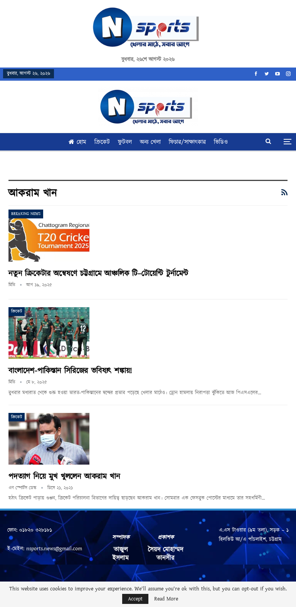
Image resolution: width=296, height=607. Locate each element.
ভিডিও (221, 142)
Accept (135, 599)
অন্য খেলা (150, 142)
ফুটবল (125, 142)
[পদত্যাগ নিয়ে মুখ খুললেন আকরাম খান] (48, 439)
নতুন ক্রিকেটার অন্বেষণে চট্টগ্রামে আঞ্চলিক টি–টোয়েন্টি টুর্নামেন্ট (98, 273)
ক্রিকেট (102, 142)
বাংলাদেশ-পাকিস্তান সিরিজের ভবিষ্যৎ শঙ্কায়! (70, 371)
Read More (166, 599)
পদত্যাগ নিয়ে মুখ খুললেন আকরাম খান (64, 476)
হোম (81, 142)
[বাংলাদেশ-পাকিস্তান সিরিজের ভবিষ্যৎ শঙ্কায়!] (48, 333)
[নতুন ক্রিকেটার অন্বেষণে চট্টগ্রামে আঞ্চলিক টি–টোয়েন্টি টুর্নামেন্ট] (48, 235)
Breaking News (25, 214)
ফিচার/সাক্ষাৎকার (187, 142)
